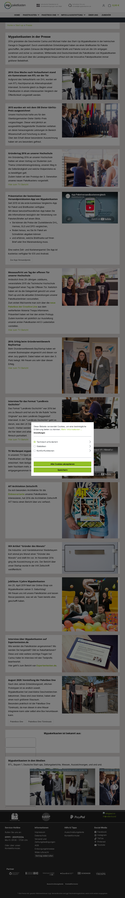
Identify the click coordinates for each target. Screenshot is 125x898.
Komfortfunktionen (45, 450)
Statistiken (41, 446)
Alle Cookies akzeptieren (63, 464)
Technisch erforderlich (47, 442)
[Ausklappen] (90, 441)
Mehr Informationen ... (71, 429)
